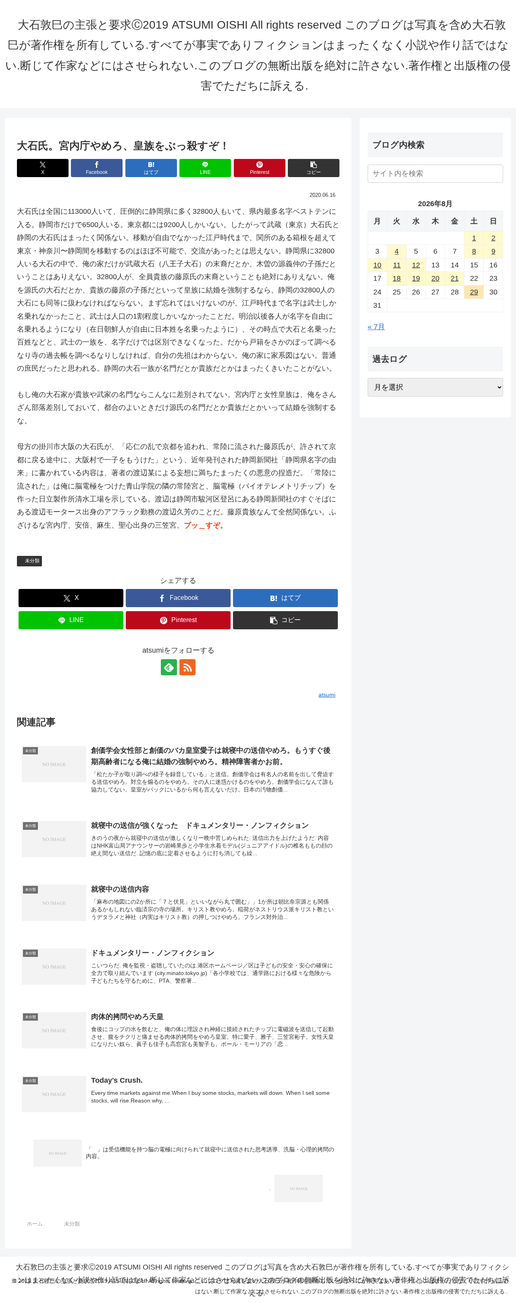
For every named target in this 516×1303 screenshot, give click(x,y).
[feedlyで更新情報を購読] (169, 667)
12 (416, 265)
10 (377, 265)
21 (455, 278)
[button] (313, 168)
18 (397, 278)
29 (474, 292)
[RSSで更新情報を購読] (187, 667)
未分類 (32, 561)
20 (435, 278)
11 (397, 265)
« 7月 (376, 327)
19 (416, 278)
